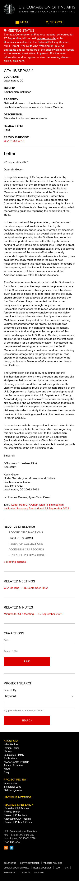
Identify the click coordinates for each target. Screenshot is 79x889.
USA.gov (25, 873)
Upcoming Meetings (17, 797)
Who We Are (11, 744)
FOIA (66, 868)
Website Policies (53, 863)
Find (27, 661)
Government (10, 783)
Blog (6, 772)
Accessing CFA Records (26, 549)
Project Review (15, 779)
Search (26, 720)
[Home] (39, 9)
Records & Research (19, 526)
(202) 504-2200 (12, 841)
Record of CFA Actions (26, 532)
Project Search (21, 538)
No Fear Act (10, 873)
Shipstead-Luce (12, 786)
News (7, 768)
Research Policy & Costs (27, 555)
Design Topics (12, 748)
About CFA (11, 740)
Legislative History (14, 754)
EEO (58, 868)
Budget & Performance (16, 868)
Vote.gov (39, 873)
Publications (10, 758)
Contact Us (10, 863)
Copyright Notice (30, 863)
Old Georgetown (13, 790)
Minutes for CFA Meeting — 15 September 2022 (33, 613)
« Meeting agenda (15, 561)
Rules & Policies (42, 868)
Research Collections (26, 543)
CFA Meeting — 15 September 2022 (26, 587)
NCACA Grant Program (16, 761)
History (8, 751)
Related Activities (13, 765)
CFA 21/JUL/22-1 (14, 140)
